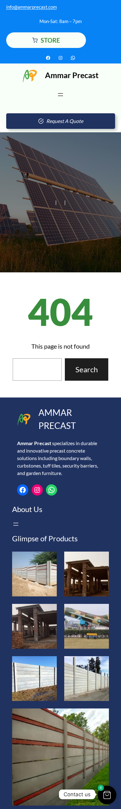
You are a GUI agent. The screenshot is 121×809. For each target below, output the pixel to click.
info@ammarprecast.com (31, 7)
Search (86, 369)
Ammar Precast (72, 75)
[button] (107, 795)
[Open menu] (60, 94)
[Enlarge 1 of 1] (101, 716)
